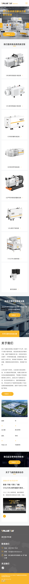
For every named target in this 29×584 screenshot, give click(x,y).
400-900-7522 (13, 548)
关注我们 (5, 563)
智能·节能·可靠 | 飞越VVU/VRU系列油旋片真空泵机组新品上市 (14, 486)
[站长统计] (3, 580)
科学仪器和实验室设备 (14, 301)
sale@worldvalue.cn (15, 552)
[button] (27, 25)
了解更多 (7, 34)
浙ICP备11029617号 (6, 579)
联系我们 (5, 544)
